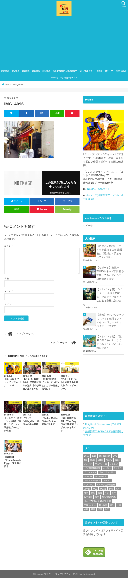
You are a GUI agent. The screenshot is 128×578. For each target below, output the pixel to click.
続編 (119, 505)
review (109, 460)
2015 (86, 456)
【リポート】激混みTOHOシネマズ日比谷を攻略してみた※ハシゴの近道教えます (110, 273)
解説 (93, 509)
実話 (86, 493)
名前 (7, 278)
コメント (9, 245)
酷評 (107, 509)
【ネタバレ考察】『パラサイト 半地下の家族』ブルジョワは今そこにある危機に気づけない (102, 297)
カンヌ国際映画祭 (92, 468)
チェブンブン (90, 472)
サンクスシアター (87, 71)
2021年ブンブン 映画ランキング (64, 78)
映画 (97, 497)
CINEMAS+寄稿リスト (97, 189)
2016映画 (46, 71)
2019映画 (15, 71)
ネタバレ (88, 476)
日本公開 (88, 497)
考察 (86, 509)
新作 (114, 493)
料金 (107, 493)
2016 (94, 456)
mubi (92, 460)
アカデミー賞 (101, 464)
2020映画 (5, 71)
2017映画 (36, 71)
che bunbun (104, 456)
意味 (93, 493)
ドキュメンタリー (107, 472)
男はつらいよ (90, 505)
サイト (7, 304)
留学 (112, 505)
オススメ (114, 464)
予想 (111, 489)
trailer (117, 460)
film (85, 460)
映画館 (99, 71)
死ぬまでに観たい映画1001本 (65, 71)
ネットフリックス (92, 480)
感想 (100, 493)
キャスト (107, 468)
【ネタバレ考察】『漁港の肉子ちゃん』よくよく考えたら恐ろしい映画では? (109, 342)
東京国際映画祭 (109, 497)
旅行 (107, 71)
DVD (115, 456)
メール (8, 291)
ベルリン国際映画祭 (106, 485)
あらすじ (88, 464)
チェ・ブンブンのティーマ (62, 574)
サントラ (118, 468)
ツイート (88, 225)
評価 (100, 509)
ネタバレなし (101, 476)
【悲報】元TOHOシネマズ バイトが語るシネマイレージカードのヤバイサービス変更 (110, 320)
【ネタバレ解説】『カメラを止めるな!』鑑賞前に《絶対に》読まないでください (109, 251)
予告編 (103, 489)
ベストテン (89, 485)
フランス (107, 480)
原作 (118, 489)
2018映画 (26, 71)
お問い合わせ (121, 71)
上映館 (87, 489)
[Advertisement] (64, 42)
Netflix (100, 460)
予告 (95, 489)
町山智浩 (103, 505)
